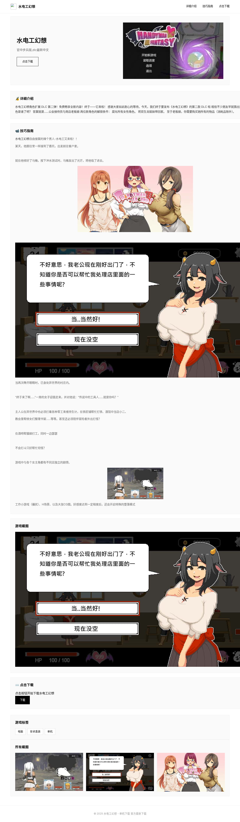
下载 (22, 699)
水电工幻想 (26, 6)
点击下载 (224, 6)
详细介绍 (191, 6)
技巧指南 (207, 6)
